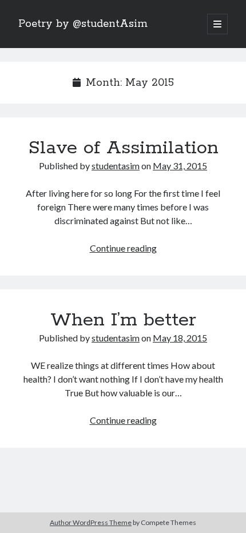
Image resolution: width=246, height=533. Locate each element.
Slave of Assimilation (123, 148)
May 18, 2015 (180, 337)
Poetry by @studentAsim (83, 24)
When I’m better (123, 320)
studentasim (116, 165)
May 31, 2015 (180, 165)
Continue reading (123, 247)
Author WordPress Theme (91, 522)
